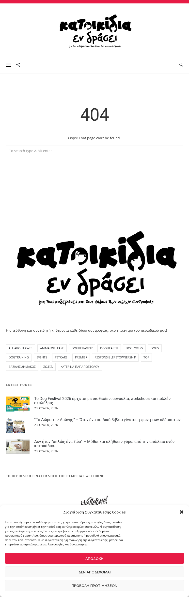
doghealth (109, 348)
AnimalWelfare (52, 348)
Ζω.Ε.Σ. (48, 367)
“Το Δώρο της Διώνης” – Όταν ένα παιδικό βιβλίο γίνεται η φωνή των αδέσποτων (107, 419)
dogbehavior (82, 348)
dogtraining (19, 357)
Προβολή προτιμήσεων (94, 585)
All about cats (20, 348)
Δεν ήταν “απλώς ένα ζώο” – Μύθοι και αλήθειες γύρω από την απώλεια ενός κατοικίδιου (104, 443)
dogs (155, 348)
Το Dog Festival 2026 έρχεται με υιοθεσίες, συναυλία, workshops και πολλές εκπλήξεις (102, 400)
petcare (61, 357)
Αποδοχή (94, 558)
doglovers (134, 348)
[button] (181, 512)
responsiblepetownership (115, 357)
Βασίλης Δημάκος (22, 367)
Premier (81, 357)
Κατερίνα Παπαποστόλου (80, 367)
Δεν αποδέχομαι (95, 571)
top (146, 357)
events (41, 357)
